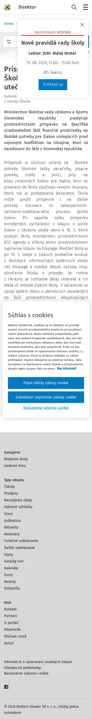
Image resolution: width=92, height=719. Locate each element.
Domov (9, 24)
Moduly (10, 582)
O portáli (11, 623)
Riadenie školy (16, 459)
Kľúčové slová (15, 636)
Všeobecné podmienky (22, 668)
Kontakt (10, 609)
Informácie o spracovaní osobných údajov (38, 662)
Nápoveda (12, 629)
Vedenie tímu (15, 466)
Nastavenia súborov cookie (46, 408)
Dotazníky (12, 588)
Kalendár (11, 568)
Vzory (8, 514)
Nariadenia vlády (18, 500)
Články (9, 487)
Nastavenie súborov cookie (26, 673)
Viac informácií (66, 368)
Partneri (10, 616)
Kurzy (8, 575)
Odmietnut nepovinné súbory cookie (46, 397)
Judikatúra (12, 520)
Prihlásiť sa (53, 84)
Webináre (12, 534)
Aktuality (11, 527)
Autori (9, 643)
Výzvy (8, 554)
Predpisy (11, 493)
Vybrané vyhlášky (18, 507)
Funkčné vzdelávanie (21, 541)
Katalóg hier (14, 561)
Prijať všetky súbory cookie (46, 383)
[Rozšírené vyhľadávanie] (8, 42)
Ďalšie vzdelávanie (19, 548)
